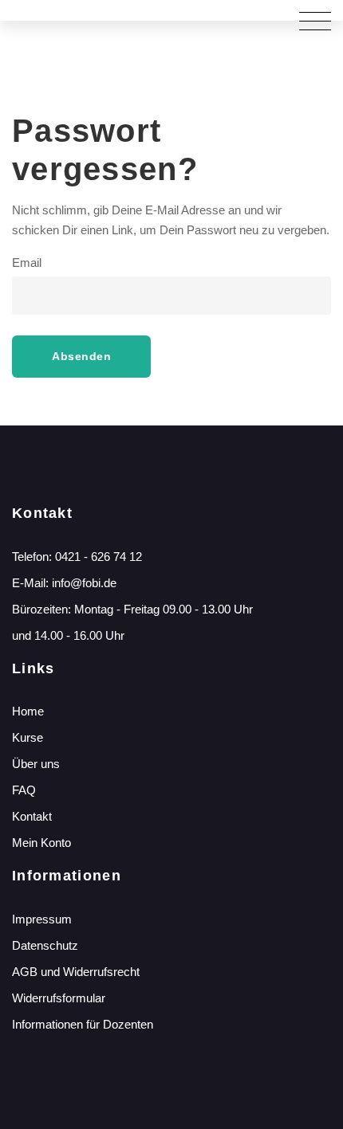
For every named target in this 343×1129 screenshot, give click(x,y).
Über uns (36, 763)
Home (28, 711)
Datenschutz (45, 945)
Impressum (42, 919)
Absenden (81, 356)
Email (26, 262)
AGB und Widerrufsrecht (76, 971)
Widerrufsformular (58, 998)
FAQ (24, 790)
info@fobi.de (84, 583)
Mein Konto (41, 842)
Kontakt (32, 816)
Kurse (27, 737)
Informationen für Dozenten (82, 1024)
